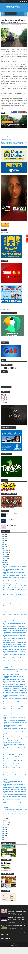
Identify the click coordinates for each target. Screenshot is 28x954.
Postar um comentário (6, 139)
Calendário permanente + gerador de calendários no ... (15, 693)
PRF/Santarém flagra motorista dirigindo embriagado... (12, 726)
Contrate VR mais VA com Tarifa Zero (11, 753)
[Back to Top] (14, 943)
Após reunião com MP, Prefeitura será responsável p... (14, 797)
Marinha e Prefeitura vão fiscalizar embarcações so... (15, 787)
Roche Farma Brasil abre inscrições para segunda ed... (14, 704)
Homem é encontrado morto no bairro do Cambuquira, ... (12, 781)
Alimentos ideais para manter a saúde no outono (14, 626)
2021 (3, 544)
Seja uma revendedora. (8, 735)
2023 (3, 540)
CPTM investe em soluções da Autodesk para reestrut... (13, 803)
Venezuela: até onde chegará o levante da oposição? (15, 736)
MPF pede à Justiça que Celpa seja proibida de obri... (15, 604)
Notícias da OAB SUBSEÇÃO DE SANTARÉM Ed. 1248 (14, 595)
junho (4, 562)
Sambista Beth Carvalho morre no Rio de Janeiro (14, 773)
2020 (3, 546)
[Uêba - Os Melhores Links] (5, 226)
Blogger (24, 932)
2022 (3, 542)
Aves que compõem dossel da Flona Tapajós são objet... (14, 785)
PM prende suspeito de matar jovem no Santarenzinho (12, 606)
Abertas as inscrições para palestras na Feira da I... (14, 707)
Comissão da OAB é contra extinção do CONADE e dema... (14, 714)
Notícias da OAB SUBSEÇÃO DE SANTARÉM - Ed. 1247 (14, 771)
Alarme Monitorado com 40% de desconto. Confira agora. (14, 761)
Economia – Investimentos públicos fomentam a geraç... (14, 732)
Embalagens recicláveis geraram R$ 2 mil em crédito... (13, 709)
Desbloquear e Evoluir (11, 525)
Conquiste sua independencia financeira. (12, 751)
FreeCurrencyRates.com (5, 309)
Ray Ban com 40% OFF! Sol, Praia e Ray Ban (13, 755)
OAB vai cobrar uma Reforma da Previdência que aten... (14, 658)
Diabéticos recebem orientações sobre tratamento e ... (15, 815)
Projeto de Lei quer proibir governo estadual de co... (15, 575)
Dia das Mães (6, 758)
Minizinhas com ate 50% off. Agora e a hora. (13, 742)
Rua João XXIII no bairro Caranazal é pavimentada (14, 684)
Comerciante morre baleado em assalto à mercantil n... (14, 652)
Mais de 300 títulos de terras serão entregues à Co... (15, 616)
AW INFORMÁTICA (13, 6)
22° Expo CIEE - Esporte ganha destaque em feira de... (14, 623)
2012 (3, 839)
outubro (5, 554)
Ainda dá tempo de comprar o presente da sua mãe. (14, 738)
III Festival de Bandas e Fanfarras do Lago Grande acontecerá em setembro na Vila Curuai (16, 919)
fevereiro (5, 822)
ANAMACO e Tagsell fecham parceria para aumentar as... (14, 566)
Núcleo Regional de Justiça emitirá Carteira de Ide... (14, 789)
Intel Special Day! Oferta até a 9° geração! (12, 740)
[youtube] (26, 1)
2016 (3, 831)
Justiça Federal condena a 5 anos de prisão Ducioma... (13, 597)
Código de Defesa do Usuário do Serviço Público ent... (14, 717)
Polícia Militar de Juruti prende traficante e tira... (14, 720)
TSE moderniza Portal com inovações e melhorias (14, 593)
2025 (3, 536)
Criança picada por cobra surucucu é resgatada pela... (14, 800)
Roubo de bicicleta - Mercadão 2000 (11, 701)
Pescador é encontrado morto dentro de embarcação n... (15, 722)
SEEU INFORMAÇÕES (11, 519)
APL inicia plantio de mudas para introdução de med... (14, 661)
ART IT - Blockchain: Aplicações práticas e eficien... (14, 811)
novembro (5, 552)
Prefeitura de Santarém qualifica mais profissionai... (15, 688)
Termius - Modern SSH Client (13, 514)
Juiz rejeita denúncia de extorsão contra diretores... (15, 602)
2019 (3, 548)
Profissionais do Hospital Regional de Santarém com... (14, 768)
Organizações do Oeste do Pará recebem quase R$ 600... (14, 775)
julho (4, 560)
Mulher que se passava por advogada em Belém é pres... (14, 573)
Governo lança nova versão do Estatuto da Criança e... (15, 600)
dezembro (5, 550)
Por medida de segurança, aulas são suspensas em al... (14, 578)
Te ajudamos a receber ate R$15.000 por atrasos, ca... (15, 756)
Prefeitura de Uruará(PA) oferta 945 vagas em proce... (13, 581)
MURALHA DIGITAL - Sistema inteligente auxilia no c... (15, 630)
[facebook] (19, 1)
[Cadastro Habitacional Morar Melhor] (14, 172)
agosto (5, 558)
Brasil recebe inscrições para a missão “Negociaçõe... (15, 614)
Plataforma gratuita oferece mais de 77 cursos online (15, 618)
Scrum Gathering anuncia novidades (11, 584)
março (4, 820)
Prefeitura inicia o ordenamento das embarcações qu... (14, 632)
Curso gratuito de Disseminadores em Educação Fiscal (14, 681)
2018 (3, 827)
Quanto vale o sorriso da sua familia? (11, 764)
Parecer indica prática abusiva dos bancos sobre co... (15, 809)
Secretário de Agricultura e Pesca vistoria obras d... (15, 669)
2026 (3, 534)
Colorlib (16, 945)
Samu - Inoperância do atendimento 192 (12, 674)
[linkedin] (23, 1)
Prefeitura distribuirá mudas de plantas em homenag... (13, 676)
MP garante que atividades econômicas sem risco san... (14, 778)
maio (4, 564)
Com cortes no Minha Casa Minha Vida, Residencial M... (14, 792)
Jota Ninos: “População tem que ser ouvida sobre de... (14, 655)
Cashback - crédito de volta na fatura (11, 712)
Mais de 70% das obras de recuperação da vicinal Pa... (14, 671)
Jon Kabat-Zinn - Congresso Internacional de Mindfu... (13, 806)
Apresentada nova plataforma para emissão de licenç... (13, 666)
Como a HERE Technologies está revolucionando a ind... (14, 620)
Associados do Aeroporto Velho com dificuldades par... (14, 646)
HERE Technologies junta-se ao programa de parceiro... (13, 569)
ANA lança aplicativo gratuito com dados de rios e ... (15, 813)
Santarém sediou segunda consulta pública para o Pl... (14, 729)
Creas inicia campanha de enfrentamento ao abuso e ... (15, 699)
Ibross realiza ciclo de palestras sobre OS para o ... (14, 679)
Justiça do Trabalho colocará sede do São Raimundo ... (15, 611)
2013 (3, 837)
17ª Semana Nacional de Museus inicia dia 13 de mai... (15, 690)
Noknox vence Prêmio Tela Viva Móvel (11, 664)
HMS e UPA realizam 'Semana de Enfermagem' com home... (14, 696)
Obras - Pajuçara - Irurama (7, 121)
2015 (3, 833)
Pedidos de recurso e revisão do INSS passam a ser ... (15, 609)
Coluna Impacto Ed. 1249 (8, 640)
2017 (3, 829)
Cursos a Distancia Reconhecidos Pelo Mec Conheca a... (14, 748)
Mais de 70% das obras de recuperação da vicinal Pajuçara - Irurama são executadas (13, 124)
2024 (3, 538)
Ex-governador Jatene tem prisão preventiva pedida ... (15, 794)
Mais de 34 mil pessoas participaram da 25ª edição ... (15, 586)
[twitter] (24, 1)
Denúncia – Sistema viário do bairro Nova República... (15, 649)
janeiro (5, 824)
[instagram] (21, 1)
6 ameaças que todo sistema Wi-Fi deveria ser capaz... (15, 765)
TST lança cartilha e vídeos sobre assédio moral (14, 638)
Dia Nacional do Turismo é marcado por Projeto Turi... (15, 686)
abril (4, 818)
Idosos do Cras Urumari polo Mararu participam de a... (14, 635)
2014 (3, 835)
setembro (5, 556)
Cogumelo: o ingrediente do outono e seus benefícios (15, 628)
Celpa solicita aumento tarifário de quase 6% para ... (15, 587)
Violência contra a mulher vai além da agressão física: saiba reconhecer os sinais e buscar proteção (17, 911)
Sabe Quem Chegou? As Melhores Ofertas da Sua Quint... (14, 745)
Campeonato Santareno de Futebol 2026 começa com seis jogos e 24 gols (16, 926)
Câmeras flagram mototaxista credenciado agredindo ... (15, 590)
